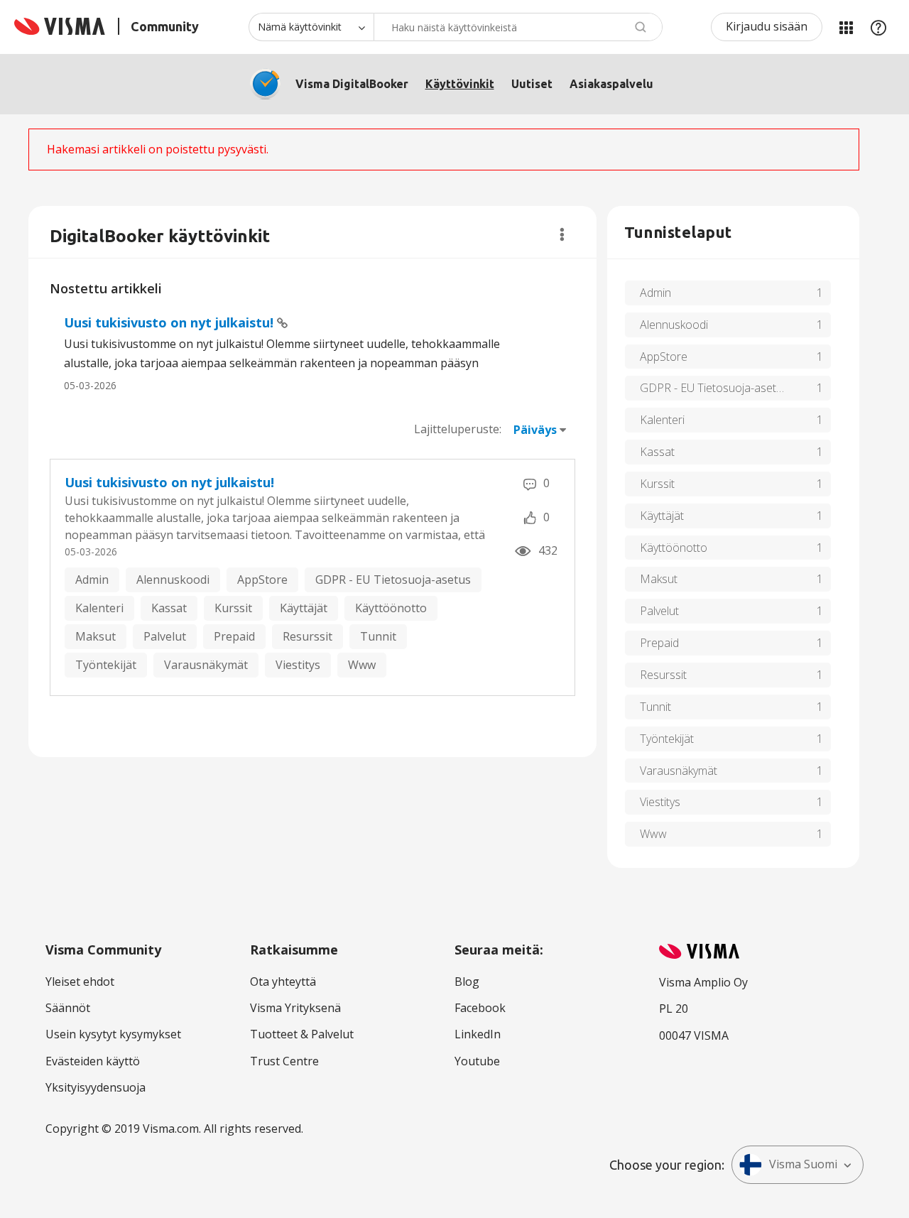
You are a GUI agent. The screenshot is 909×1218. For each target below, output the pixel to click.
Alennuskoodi (172, 579)
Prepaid (234, 636)
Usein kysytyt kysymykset (113, 1034)
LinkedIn (477, 1034)
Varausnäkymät (206, 665)
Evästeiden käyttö (92, 1061)
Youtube (477, 1061)
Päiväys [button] (535, 429)
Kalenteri (99, 608)
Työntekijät (105, 665)
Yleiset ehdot (79, 981)
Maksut (95, 636)
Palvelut (164, 636)
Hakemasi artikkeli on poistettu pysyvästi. (157, 149)
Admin (92, 579)
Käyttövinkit (459, 83)
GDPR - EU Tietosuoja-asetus (393, 579)
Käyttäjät (303, 608)
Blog (466, 981)
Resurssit (307, 636)
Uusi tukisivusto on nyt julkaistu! (170, 322)
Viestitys (298, 665)
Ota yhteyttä (283, 981)
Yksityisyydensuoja (95, 1087)
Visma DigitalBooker (351, 83)
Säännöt (67, 1008)
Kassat (169, 608)
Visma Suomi (803, 1164)
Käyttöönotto (391, 608)
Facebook (480, 1008)
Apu (878, 27)
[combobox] (518, 27)
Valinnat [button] (562, 234)
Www (362, 665)
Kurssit (233, 608)
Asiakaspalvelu (611, 83)
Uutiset (532, 83)
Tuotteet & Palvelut (302, 1034)
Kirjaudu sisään (766, 26)
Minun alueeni (845, 27)
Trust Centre (284, 1061)
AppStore (262, 579)
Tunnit (378, 636)
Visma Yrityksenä (295, 1008)
